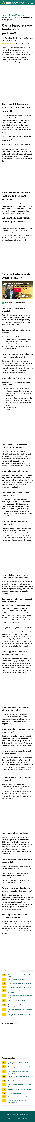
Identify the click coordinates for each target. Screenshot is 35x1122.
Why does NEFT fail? (14, 1093)
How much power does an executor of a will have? (20, 991)
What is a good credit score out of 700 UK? (19, 1067)
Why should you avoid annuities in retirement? (18, 1005)
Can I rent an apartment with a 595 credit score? (18, 1072)
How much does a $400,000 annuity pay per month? (20, 1077)
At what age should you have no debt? (20, 987)
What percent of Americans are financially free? (17, 1101)
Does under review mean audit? (18, 1097)
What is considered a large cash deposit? (18, 1062)
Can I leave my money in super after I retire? (19, 1015)
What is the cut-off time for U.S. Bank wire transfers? (19, 1085)
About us (11, 1118)
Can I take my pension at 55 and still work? (19, 975)
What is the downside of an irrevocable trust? (20, 996)
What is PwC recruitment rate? (17, 1081)
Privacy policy (22, 1118)
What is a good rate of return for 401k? (20, 983)
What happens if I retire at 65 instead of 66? (20, 1010)
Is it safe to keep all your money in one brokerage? (20, 1001)
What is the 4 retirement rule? (17, 979)
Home (4, 15)
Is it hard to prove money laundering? (19, 1089)
